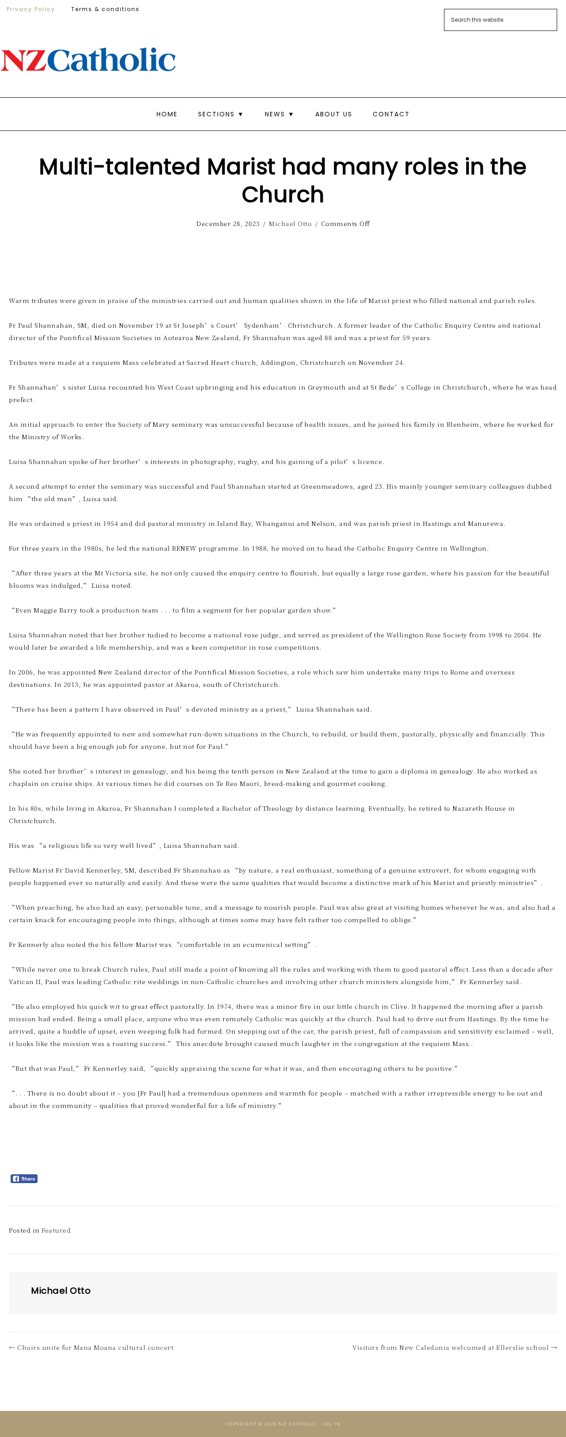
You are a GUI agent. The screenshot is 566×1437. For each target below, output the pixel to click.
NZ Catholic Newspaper (88, 59)
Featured (56, 1230)
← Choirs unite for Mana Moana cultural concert (91, 1347)
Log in (331, 1424)
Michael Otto (290, 223)
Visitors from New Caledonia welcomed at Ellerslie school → (454, 1347)
